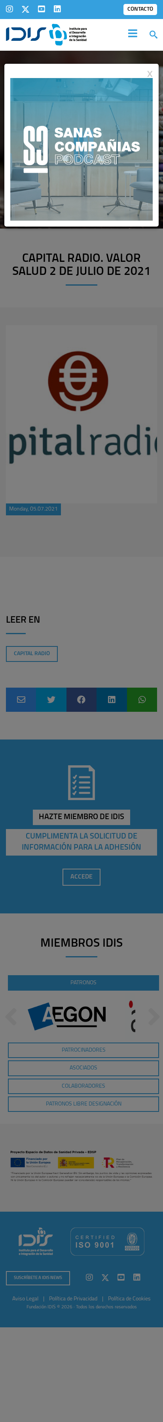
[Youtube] (41, 9)
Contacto (140, 9)
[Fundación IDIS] (46, 34)
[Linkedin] (57, 9)
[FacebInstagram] (9, 9)
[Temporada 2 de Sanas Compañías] (81, 149)
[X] (25, 9)
